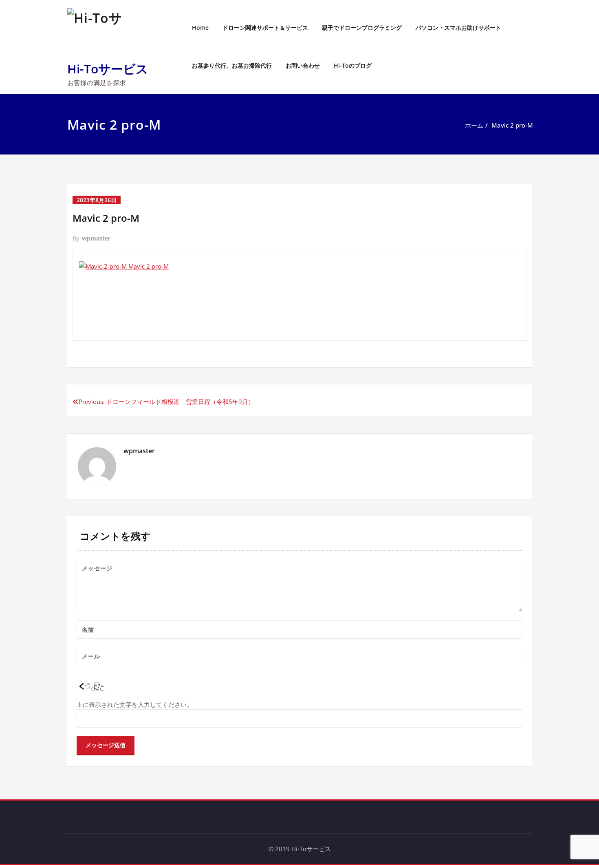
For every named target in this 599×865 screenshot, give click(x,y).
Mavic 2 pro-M (512, 125)
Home (200, 27)
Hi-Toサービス (107, 68)
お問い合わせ (303, 65)
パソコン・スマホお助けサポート (458, 27)
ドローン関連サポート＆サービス (265, 27)
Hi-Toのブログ (353, 65)
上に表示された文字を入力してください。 (135, 704)
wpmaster (96, 238)
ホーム (474, 125)
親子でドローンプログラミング (362, 27)
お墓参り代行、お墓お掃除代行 (232, 65)
